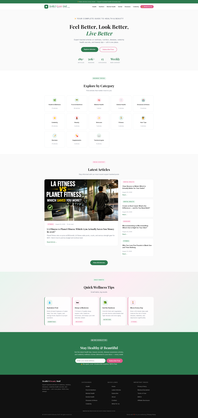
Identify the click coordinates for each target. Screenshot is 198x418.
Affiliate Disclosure (144, 400)
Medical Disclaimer (144, 390)
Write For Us (116, 404)
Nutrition (101, 6)
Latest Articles (116, 390)
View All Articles (99, 262)
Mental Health (111, 6)
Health (94, 6)
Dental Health (90, 397)
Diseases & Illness (91, 400)
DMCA (140, 397)
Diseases (128, 6)
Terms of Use (142, 393)
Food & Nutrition (91, 390)
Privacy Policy (142, 386)
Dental (120, 6)
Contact (114, 400)
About (114, 397)
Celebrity (136, 6)
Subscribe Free (108, 49)
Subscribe (115, 393)
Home (113, 386)
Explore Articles (89, 49)
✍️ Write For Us (147, 6)
